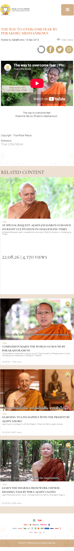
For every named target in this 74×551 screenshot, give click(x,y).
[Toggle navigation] (67, 10)
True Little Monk (12, 144)
